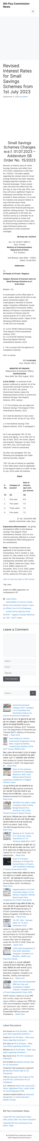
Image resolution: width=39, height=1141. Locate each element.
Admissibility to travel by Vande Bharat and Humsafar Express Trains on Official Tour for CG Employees (18, 605)
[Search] (33, 693)
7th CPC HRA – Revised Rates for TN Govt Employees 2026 (22, 923)
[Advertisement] (19, 36)
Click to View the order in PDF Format (18, 579)
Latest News (11, 599)
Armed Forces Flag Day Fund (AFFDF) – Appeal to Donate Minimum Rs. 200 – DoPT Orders (19, 614)
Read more (15, 735)
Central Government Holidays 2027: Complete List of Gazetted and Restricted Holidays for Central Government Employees (18, 710)
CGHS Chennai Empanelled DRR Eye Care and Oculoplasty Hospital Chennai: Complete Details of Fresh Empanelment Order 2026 (19, 987)
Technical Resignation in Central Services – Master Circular (18, 1097)
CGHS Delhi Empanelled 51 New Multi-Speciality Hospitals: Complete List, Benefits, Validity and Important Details (19, 953)
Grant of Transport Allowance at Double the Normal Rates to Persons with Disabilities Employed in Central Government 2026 (19, 864)
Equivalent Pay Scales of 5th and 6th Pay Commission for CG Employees (18, 1079)
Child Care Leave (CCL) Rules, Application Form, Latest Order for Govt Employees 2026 (19, 1088)
